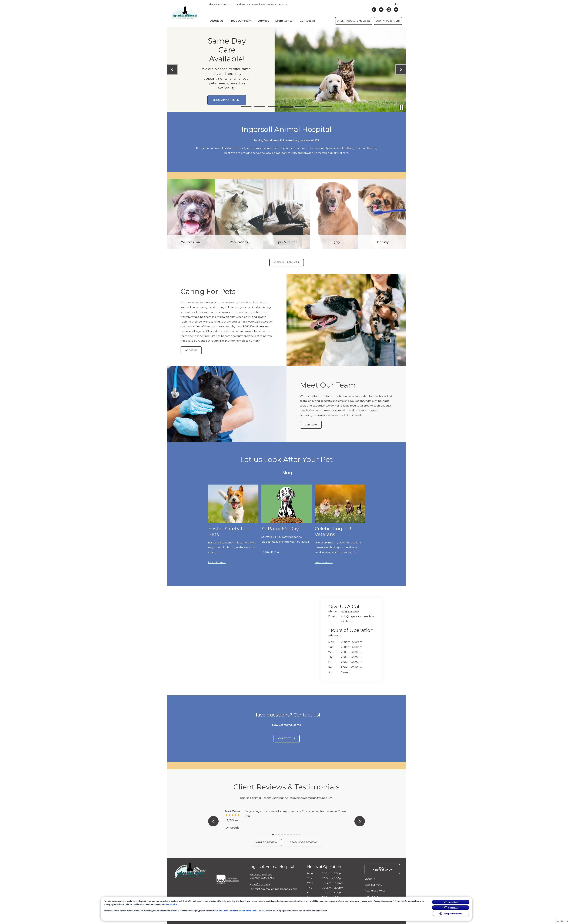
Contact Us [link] (307, 20)
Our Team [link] (311, 424)
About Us (216, 20)
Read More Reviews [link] (304, 842)
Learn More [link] (215, 562)
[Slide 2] (259, 106)
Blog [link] (396, 4)
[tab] (334, 635)
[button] (229, 878)
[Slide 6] (313, 106)
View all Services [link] (286, 262)
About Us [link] (191, 350)
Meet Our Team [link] (240, 20)
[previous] (172, 69)
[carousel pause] (401, 107)
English (560, 921)
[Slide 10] (300, 834)
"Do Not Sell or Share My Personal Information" (236, 910)
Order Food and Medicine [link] (354, 21)
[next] (400, 69)
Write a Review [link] (266, 842)
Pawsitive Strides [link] (218, 110)
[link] (186, 13)
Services (263, 20)
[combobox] (563, 921)
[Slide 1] (246, 106)
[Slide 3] (273, 106)
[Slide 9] (297, 834)
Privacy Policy (170, 904)
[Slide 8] (294, 834)
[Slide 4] (286, 106)
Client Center (284, 20)
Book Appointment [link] (388, 21)
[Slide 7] (326, 106)
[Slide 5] (300, 107)
